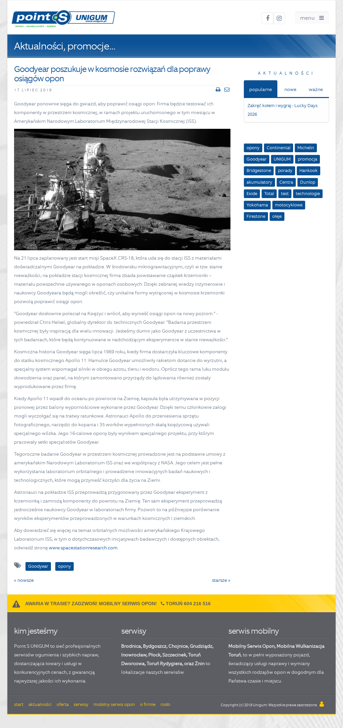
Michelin (305, 148)
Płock (154, 655)
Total (269, 193)
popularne (260, 89)
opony (253, 148)
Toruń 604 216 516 (188, 603)
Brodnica (131, 646)
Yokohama (257, 205)
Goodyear (257, 159)
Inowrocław (133, 655)
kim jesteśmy (35, 631)
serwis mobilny (253, 631)
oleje (277, 216)
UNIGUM (282, 159)
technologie (308, 193)
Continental (278, 148)
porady (285, 170)
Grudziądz (201, 646)
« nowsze (24, 580)
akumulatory (259, 182)
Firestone (256, 216)
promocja (307, 159)
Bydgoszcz (154, 646)
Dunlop (307, 182)
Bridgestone (259, 170)
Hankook (308, 170)
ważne (316, 89)
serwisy (133, 631)
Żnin (200, 663)
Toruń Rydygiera (164, 663)
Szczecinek (174, 655)
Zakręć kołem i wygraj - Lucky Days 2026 (283, 110)
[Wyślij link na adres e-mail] (226, 90)
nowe (290, 89)
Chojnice (178, 646)
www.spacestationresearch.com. (84, 548)
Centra (286, 182)
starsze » (221, 580)
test (285, 193)
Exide (252, 193)
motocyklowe (288, 205)
